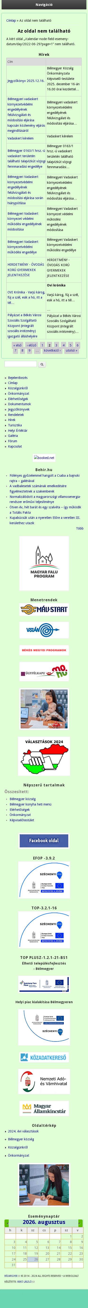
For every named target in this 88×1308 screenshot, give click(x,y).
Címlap (11, 20)
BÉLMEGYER (12, 1276)
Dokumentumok (19, 404)
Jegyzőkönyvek (19, 409)
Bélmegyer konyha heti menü (30, 804)
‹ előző (31, 345)
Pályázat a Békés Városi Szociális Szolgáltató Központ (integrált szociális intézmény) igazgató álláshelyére (24, 325)
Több (80, 528)
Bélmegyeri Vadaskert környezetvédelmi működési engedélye (23, 247)
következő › (52, 350)
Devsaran (53, 1303)
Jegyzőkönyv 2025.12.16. (26, 81)
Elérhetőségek (18, 399)
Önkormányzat (18, 393)
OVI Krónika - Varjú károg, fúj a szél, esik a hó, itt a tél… (26, 297)
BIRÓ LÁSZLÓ (25, 1282)
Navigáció (44, 5)
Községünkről (18, 388)
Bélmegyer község (23, 799)
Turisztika (15, 425)
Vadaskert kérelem (21, 138)
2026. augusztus (44, 1222)
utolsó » (71, 350)
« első (17, 345)
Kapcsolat (15, 446)
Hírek (11, 420)
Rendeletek (16, 415)
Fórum (12, 441)
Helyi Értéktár (17, 430)
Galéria (13, 436)
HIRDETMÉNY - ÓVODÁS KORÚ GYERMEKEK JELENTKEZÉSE (26, 270)
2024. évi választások (23, 1131)
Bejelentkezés (17, 378)
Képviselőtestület (22, 820)
